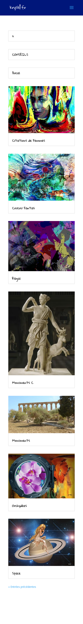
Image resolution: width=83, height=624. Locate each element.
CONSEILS (20, 54)
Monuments (21, 440)
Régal (16, 278)
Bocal (16, 73)
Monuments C (22, 383)
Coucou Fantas (23, 208)
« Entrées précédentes (22, 587)
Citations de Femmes (28, 140)
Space (16, 573)
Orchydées (19, 506)
